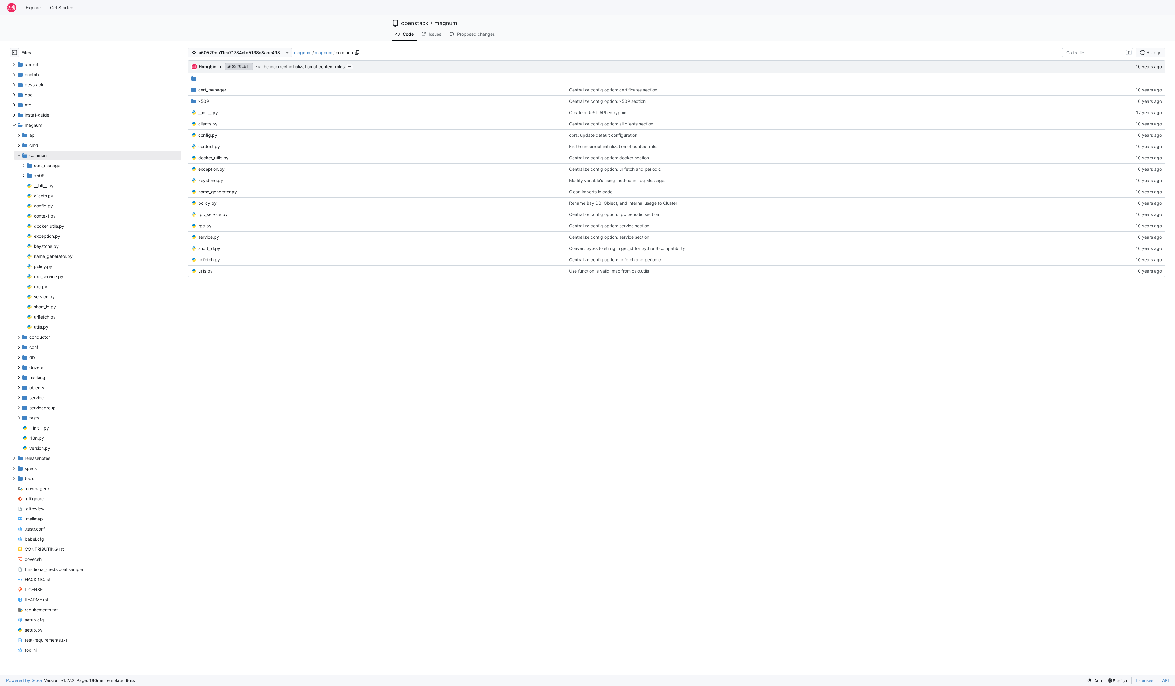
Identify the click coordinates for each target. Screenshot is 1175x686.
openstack (414, 23)
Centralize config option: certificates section (613, 89)
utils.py (205, 271)
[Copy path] (357, 52)
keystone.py (210, 180)
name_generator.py (217, 191)
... (349, 66)
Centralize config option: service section (609, 225)
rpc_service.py (213, 214)
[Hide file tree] (14, 52)
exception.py (211, 169)
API (1165, 680)
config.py (207, 135)
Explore (33, 7)
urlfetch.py (209, 259)
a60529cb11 (239, 66)
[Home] (11, 7)
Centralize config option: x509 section (607, 101)
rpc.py (204, 225)
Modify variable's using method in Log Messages (617, 180)
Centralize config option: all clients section (611, 123)
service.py (208, 237)
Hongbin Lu (211, 66)
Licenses (1144, 680)
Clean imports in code (591, 191)
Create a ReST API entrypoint (598, 112)
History (1153, 52)
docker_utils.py (213, 157)
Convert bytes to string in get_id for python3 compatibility (627, 248)
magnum (446, 23)
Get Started (61, 7)
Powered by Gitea (24, 680)
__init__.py (208, 112)
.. (199, 78)
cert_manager (212, 89)
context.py (209, 146)
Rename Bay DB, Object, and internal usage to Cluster (623, 203)
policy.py (207, 203)
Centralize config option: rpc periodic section (614, 214)
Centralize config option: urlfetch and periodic (615, 169)
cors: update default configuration (603, 135)
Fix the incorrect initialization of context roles (300, 66)
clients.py (208, 123)
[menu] (1095, 680)
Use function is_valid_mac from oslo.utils (609, 271)
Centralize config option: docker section (609, 157)
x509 (203, 101)
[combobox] (1097, 52)
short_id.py (209, 248)
